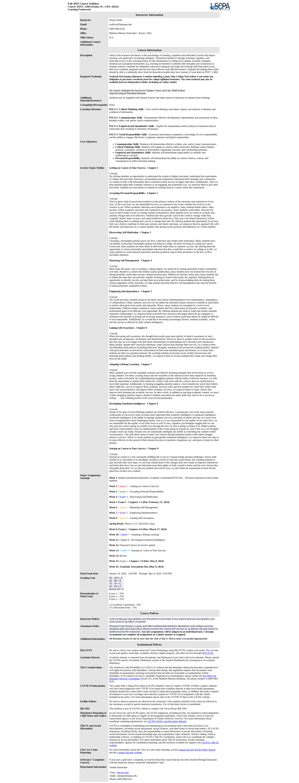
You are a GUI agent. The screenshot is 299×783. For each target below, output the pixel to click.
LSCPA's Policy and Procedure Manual (166, 721)
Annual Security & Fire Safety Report (196, 749)
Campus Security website (129, 752)
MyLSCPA (208, 653)
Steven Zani (123, 772)
